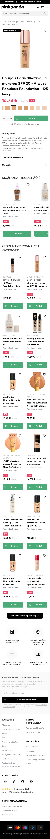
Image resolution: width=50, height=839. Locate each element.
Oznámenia (7, 815)
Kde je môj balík (33, 732)
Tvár (40, 22)
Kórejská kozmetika (11, 755)
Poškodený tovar (9, 759)
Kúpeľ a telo (7, 750)
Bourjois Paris (18, 22)
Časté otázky (32, 747)
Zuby (4, 746)
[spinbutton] (7, 118)
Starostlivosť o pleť (11, 729)
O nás (28, 764)
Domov (6, 22)
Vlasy (4, 733)
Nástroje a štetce (10, 742)
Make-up (31, 22)
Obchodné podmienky (12, 806)
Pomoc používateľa (35, 728)
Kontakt (30, 751)
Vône (4, 738)
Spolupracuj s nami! (35, 755)
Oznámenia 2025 (9, 811)
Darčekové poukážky (35, 759)
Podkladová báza (10, 24)
